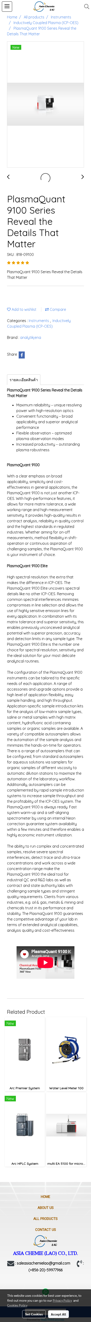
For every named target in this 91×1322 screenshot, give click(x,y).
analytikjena (30, 337)
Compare (57, 309)
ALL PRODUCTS (45, 1219)
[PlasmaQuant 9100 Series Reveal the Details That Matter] (45, 105)
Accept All (58, 1314)
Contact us (45, 1230)
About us (46, 1208)
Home (45, 1197)
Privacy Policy (62, 1300)
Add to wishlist (23, 309)
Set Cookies (34, 1314)
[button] (85, 6)
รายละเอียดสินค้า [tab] (24, 379)
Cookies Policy (17, 1305)
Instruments (39, 320)
